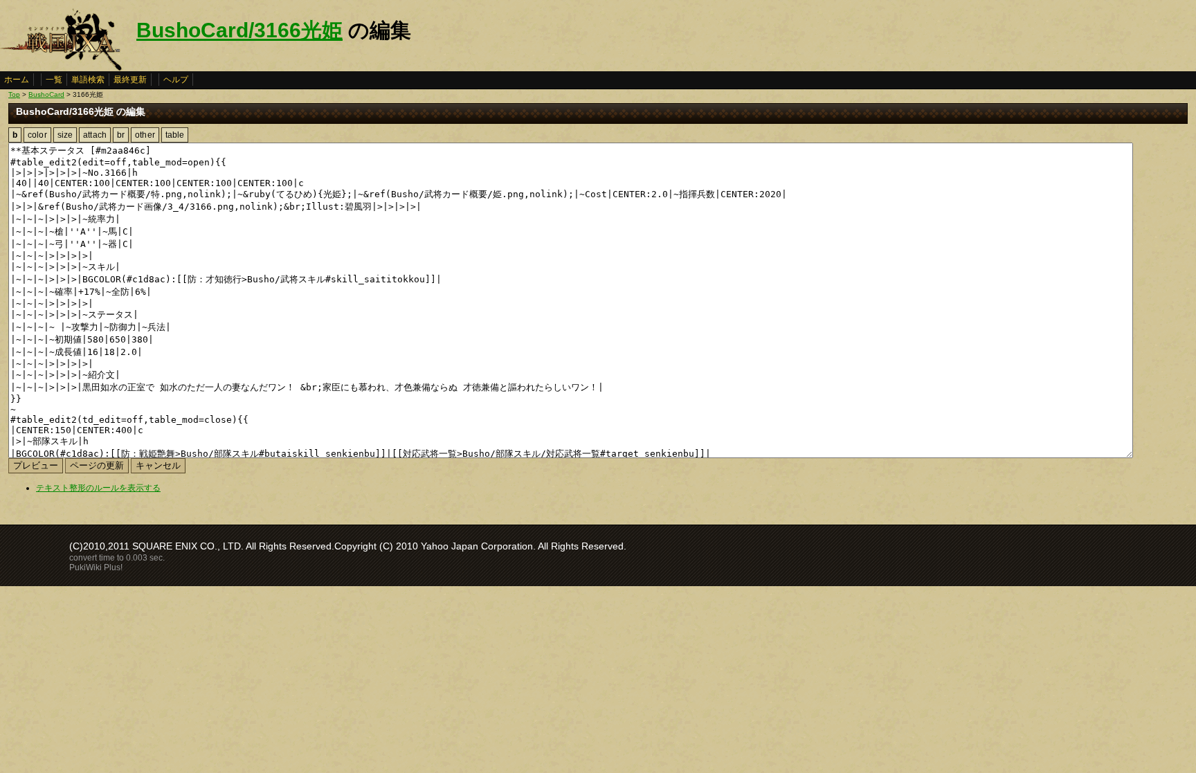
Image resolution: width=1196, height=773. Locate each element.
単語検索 (88, 79)
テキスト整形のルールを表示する (98, 488)
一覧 (54, 79)
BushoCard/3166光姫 (239, 30)
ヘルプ (175, 79)
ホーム (16, 79)
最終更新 (130, 79)
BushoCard (46, 94)
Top (14, 94)
